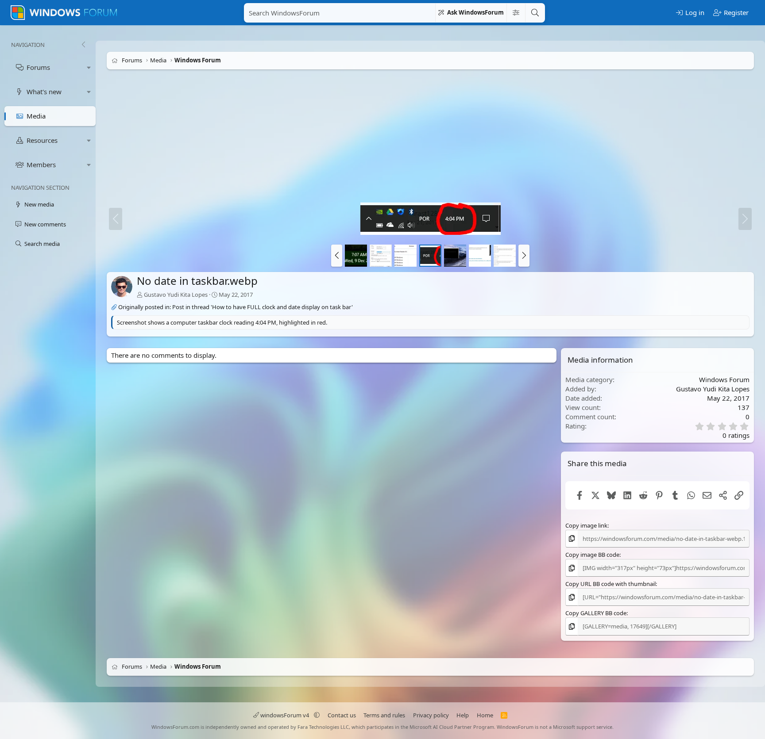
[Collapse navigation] (83, 45)
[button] (89, 67)
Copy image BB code (592, 555)
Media (36, 115)
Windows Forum (724, 379)
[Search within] (515, 13)
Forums (38, 67)
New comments (45, 224)
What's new (44, 91)
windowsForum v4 (284, 715)
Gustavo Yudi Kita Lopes (176, 294)
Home (485, 715)
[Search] (535, 13)
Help (462, 715)
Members (41, 164)
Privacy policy (431, 715)
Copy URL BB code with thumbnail (610, 584)
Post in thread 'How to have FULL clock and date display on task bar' (262, 307)
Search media (42, 244)
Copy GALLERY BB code (595, 613)
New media (39, 204)
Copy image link (586, 525)
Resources (42, 140)
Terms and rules (384, 715)
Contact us (342, 715)
